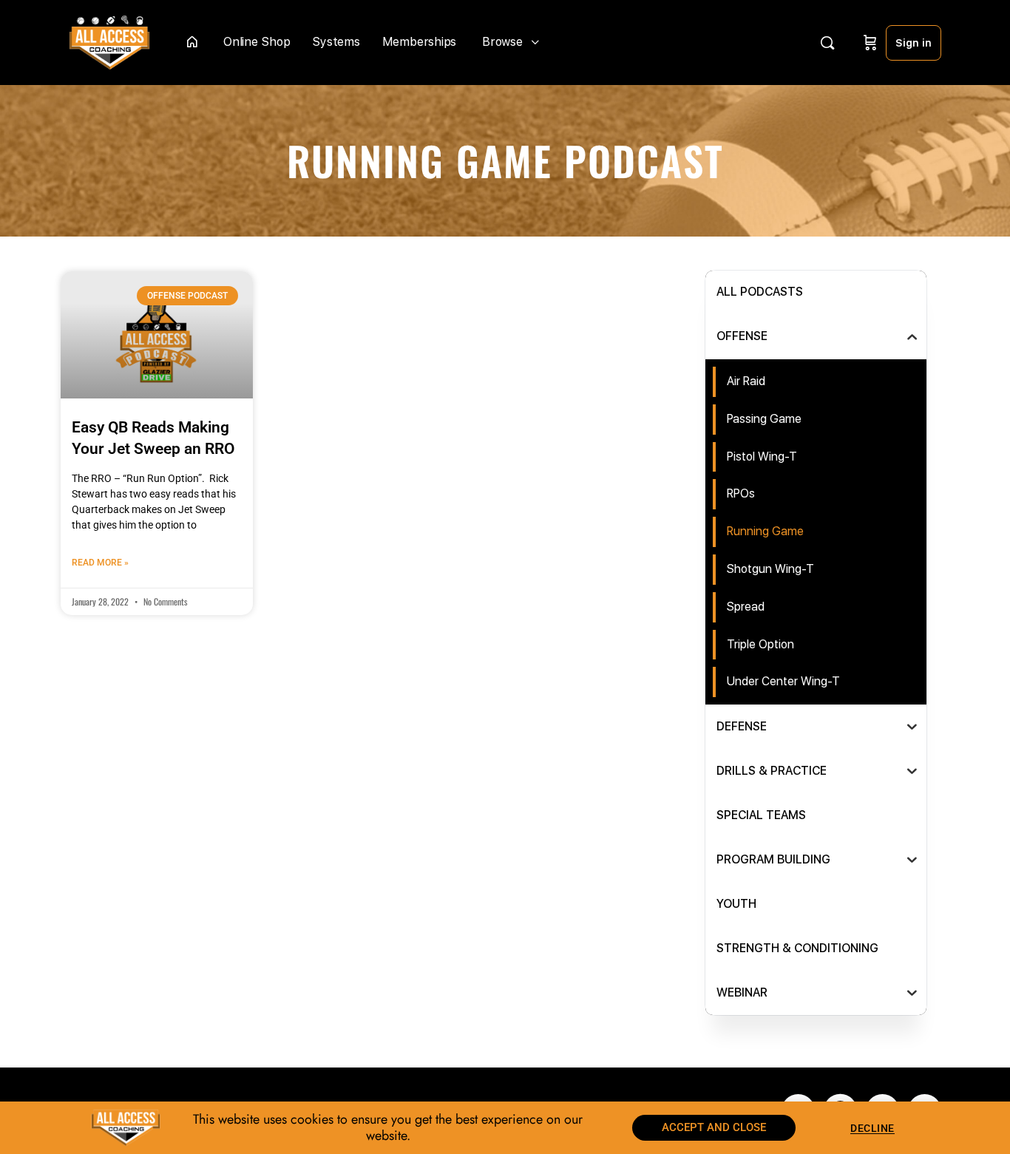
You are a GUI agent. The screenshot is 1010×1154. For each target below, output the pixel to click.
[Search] (827, 43)
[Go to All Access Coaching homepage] (109, 41)
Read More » (100, 562)
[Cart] (870, 42)
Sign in (913, 43)
